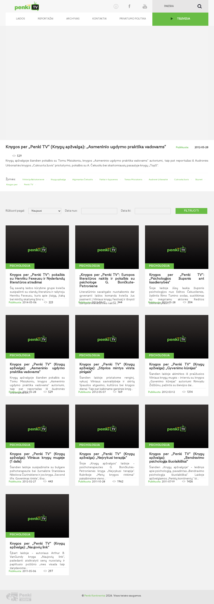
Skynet (199, 179)
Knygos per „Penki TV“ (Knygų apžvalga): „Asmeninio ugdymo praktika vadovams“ (37, 368)
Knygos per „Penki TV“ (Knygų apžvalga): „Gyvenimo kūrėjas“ (176, 366)
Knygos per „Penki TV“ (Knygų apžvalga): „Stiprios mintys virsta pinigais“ (106, 368)
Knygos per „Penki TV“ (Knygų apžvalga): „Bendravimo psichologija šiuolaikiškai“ (176, 458)
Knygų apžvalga (58, 179)
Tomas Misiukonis (133, 179)
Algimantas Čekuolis (82, 179)
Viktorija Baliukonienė (33, 179)
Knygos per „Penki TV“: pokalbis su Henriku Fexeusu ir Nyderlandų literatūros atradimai (37, 278)
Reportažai (45, 18)
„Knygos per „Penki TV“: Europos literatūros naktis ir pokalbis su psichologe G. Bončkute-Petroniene (106, 280)
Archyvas (72, 18)
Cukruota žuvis (181, 179)
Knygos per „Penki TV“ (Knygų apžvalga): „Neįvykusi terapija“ (106, 456)
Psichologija (20, 266)
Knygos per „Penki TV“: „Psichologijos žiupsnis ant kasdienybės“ (176, 278)
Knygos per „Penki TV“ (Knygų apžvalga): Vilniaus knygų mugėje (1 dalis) (37, 458)
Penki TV (28, 184)
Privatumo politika (133, 18)
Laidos (20, 18)
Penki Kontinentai (94, 595)
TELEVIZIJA (183, 18)
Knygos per (12, 184)
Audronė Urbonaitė (158, 179)
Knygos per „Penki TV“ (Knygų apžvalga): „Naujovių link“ (37, 545)
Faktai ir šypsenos (108, 179)
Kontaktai (99, 18)
